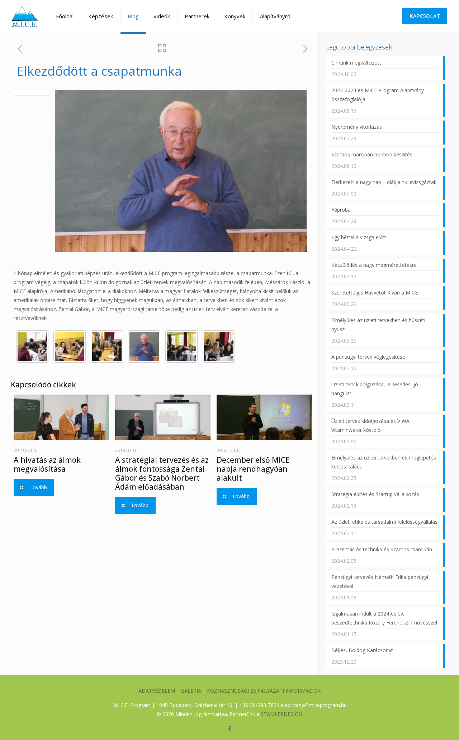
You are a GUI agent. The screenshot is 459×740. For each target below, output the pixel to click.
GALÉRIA (191, 690)
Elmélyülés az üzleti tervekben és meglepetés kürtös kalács (383, 462)
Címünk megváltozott (356, 62)
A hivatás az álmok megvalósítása (47, 464)
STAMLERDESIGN (281, 714)
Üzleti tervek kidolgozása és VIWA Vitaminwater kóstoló (370, 425)
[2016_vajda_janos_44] (32, 346)
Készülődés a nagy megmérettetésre (374, 264)
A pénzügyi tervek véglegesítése (368, 356)
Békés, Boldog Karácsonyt (362, 650)
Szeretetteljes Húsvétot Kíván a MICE (374, 292)
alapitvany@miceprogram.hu (314, 705)
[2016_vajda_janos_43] (107, 346)
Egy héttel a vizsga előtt (358, 237)
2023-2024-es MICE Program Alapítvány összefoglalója (377, 95)
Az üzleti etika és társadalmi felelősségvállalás (384, 521)
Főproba (341, 209)
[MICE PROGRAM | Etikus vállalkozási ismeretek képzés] (25, 16)
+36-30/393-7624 (259, 705)
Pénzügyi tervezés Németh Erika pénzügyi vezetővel (379, 581)
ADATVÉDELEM (156, 690)
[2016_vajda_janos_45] (69, 346)
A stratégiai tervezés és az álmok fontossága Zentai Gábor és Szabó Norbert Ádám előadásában (162, 473)
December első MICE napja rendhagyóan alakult (253, 469)
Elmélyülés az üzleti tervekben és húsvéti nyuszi (378, 325)
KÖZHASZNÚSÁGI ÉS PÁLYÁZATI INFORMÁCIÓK (264, 690)
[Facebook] (229, 728)
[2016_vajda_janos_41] (181, 346)
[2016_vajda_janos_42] (144, 346)
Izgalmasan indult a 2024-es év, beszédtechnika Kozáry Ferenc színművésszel (384, 618)
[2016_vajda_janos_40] (219, 346)
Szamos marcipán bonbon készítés (371, 154)
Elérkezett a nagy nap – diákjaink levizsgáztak (383, 182)
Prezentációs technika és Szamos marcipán (381, 549)
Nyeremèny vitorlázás (356, 126)
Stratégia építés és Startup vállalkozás (375, 494)
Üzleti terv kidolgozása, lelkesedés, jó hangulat (374, 389)
